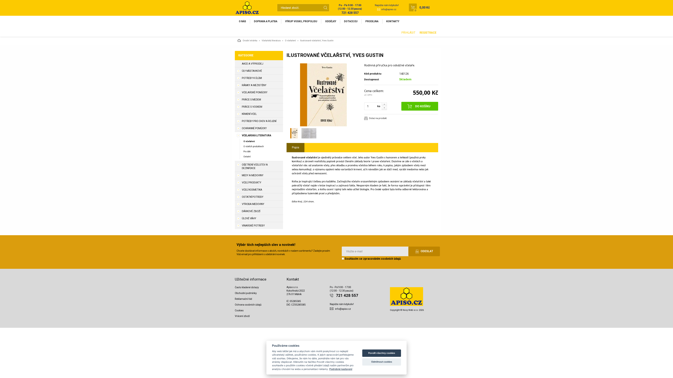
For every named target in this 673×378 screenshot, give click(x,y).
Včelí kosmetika (252, 189)
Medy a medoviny (252, 175)
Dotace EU (351, 21)
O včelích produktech (253, 146)
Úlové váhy (249, 218)
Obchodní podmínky (246, 293)
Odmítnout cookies (381, 361)
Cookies (239, 310)
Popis (295, 147)
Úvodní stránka (250, 40)
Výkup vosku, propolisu (301, 21)
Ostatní (247, 156)
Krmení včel (249, 114)
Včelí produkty (251, 182)
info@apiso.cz (388, 9)
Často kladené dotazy (247, 287)
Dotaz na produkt (378, 118)
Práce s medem (251, 99)
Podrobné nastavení (340, 369)
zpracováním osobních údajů (382, 258)
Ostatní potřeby (252, 196)
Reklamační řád (243, 299)
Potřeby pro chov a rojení (259, 121)
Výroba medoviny (253, 204)
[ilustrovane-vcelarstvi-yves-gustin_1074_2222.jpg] (323, 94)
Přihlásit (408, 32)
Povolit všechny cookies (381, 353)
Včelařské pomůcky (254, 92)
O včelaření (290, 40)
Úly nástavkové (252, 70)
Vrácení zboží (242, 316)
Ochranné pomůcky (254, 128)
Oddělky (330, 21)
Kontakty (392, 21)
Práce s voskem (252, 106)
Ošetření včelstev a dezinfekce (255, 166)
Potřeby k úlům (252, 78)
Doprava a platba (265, 21)
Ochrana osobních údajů (248, 304)
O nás (242, 21)
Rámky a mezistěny (254, 85)
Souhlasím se (372, 258)
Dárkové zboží (251, 211)
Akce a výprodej (252, 63)
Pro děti (247, 151)
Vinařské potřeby (253, 225)
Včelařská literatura (271, 40)
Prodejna (371, 21)
